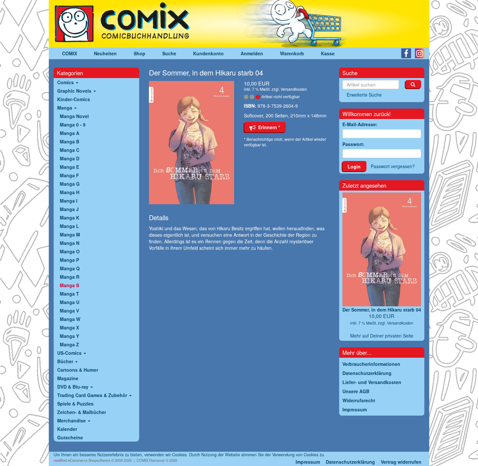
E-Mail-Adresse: (360, 124)
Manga (65, 107)
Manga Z (69, 344)
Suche (169, 53)
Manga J (69, 209)
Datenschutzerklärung (350, 462)
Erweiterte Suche (364, 94)
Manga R (69, 276)
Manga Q (70, 268)
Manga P (69, 260)
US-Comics (70, 353)
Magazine (67, 378)
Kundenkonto (208, 53)
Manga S (69, 285)
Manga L (69, 226)
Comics (66, 82)
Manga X (69, 327)
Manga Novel (74, 116)
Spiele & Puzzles (75, 403)
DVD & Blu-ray (73, 386)
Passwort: (353, 144)
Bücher (65, 361)
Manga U (69, 302)
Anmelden (252, 53)
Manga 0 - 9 (73, 124)
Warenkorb (292, 53)
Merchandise (72, 420)
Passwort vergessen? (393, 166)
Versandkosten (294, 89)
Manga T (69, 293)
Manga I (68, 200)
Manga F (69, 175)
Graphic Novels (75, 90)
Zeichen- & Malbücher (81, 412)
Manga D (69, 158)
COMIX (69, 53)
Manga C (69, 150)
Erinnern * (268, 127)
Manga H (69, 192)
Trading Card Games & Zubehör (92, 395)
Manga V (69, 310)
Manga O (70, 251)
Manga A (69, 133)
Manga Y (69, 336)
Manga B (69, 141)
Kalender (67, 429)
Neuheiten (105, 53)
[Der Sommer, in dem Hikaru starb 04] (191, 142)
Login (354, 166)
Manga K (69, 217)
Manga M (70, 234)
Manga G (70, 183)
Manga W (70, 319)
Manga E (69, 167)
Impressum (308, 462)
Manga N (69, 243)
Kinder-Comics (73, 99)
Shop (139, 53)
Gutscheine (70, 437)
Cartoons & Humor (77, 369)
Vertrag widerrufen (401, 462)
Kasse (328, 53)
